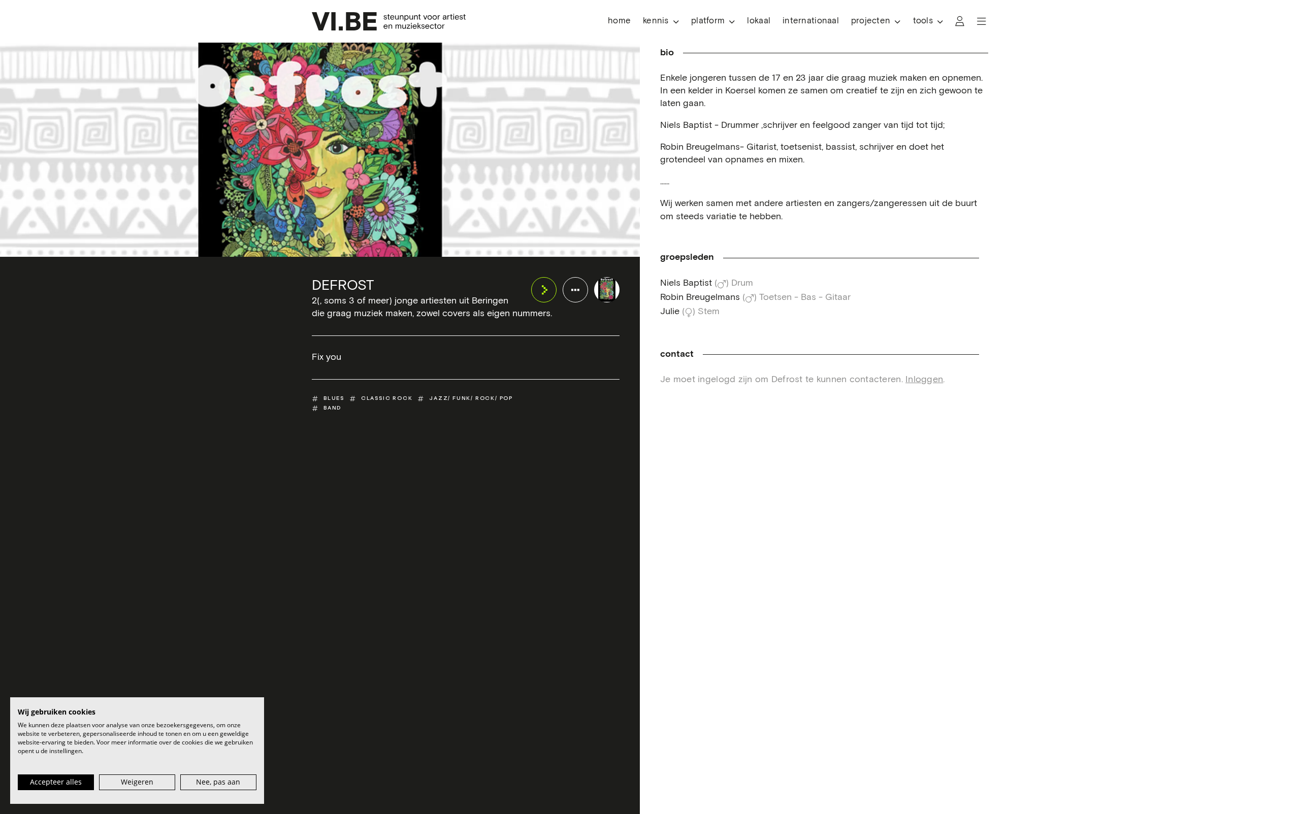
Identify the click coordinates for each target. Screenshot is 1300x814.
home (619, 21)
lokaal (758, 21)
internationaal (811, 21)
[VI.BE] (389, 21)
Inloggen (924, 379)
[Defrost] (607, 289)
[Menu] (981, 21)
